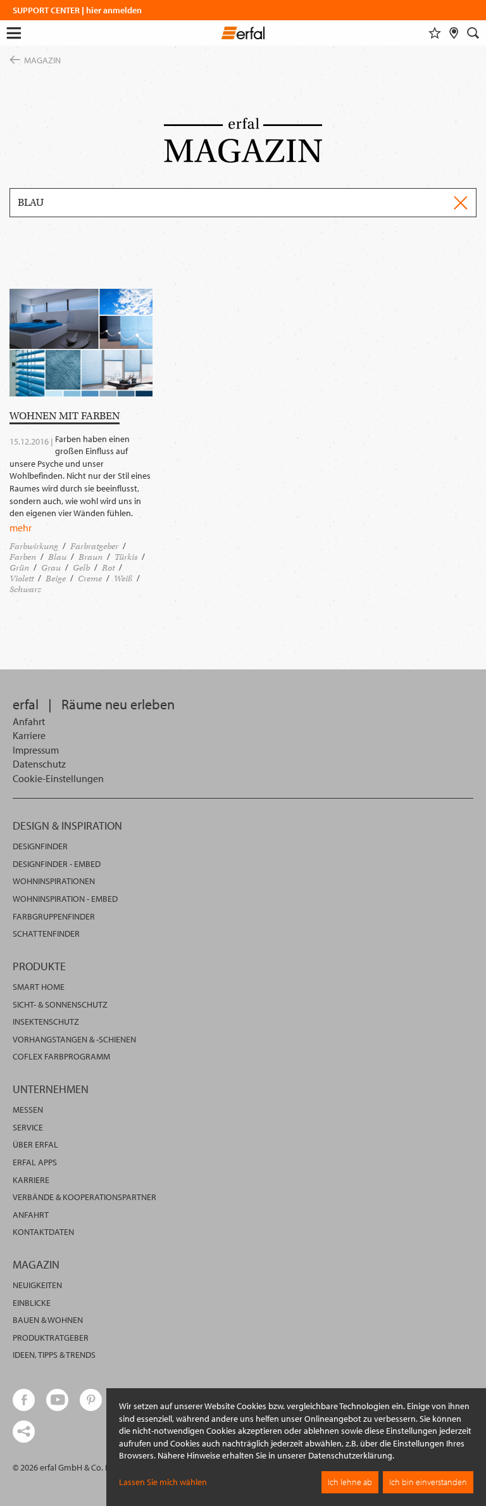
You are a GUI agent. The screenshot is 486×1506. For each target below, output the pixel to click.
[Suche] (473, 33)
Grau (51, 567)
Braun (90, 557)
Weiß (123, 578)
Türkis (126, 557)
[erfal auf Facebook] (24, 1400)
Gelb (81, 567)
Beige (56, 578)
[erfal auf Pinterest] (91, 1400)
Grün (19, 567)
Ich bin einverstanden (428, 1482)
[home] (243, 35)
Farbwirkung (33, 546)
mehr (20, 527)
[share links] (24, 1432)
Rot (108, 567)
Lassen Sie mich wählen (163, 1482)
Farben (22, 557)
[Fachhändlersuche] (454, 33)
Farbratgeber (94, 546)
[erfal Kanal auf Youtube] (57, 1400)
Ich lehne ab (350, 1482)
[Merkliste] (434, 33)
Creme (90, 578)
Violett (21, 578)
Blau (57, 557)
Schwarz (25, 589)
